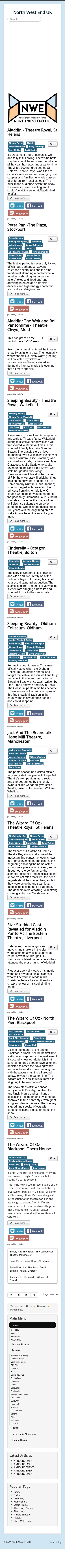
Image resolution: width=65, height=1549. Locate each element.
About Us (15, 1330)
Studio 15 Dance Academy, (41, 1041)
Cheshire (15, 1381)
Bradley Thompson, (18, 241)
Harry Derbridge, (37, 146)
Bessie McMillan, (17, 1041)
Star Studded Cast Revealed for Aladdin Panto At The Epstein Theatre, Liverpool (27, 931)
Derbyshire (15, 1387)
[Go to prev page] (19, 1295)
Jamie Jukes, (15, 248)
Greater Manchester (20, 1394)
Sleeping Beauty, (17, 413)
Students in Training (19, 1355)
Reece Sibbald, (16, 1031)
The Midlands (16, 1410)
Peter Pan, (36, 241)
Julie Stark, (14, 427)
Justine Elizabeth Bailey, (20, 640)
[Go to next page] (27, 1295)
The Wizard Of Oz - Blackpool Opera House (29, 1146)
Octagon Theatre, (31, 561)
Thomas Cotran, (16, 423)
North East (15, 1407)
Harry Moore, (15, 1045)
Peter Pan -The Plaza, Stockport (27, 227)
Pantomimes (16, 1377)
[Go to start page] (11, 1295)
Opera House (21, 1504)
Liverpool (15, 1403)
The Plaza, (30, 248)
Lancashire (15, 1397)
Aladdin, (31, 143)
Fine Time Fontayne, (34, 643)
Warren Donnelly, (17, 146)
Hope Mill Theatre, (17, 753)
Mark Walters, (33, 420)
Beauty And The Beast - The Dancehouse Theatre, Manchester (31, 1253)
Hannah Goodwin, (17, 760)
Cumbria (14, 1384)
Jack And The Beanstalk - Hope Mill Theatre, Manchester (30, 737)
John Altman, (15, 245)
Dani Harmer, (39, 1167)
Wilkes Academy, (34, 258)
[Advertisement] (32, 57)
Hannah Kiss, (15, 258)
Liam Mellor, (32, 842)
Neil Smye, (28, 427)
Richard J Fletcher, (35, 647)
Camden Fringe (17, 1358)
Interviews (15, 1336)
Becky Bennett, (16, 238)
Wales (13, 1416)
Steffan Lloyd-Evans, (19, 430)
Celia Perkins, (15, 650)
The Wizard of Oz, (17, 836)
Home (15, 1325)
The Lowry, (19, 1511)
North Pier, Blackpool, (19, 1038)
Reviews (16, 1350)
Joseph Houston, (17, 756)
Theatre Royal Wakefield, (20, 417)
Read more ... (20, 198)
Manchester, (20, 1501)
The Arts (14, 1423)
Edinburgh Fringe (18, 1361)
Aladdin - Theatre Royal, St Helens (32, 132)
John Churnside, (40, 251)
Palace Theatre (22, 1514)
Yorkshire (15, 1420)
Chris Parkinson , (35, 763)
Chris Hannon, (16, 420)
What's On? (16, 1339)
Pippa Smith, (40, 1038)
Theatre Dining (19, 1440)
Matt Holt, (35, 760)
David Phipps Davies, (19, 1167)
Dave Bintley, (32, 650)
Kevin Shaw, (15, 643)
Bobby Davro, (30, 1164)
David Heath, (31, 150)
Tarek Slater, (14, 767)
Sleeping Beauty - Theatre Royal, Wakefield (31, 402)
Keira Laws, (14, 1164)
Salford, (18, 1495)
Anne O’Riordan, (32, 564)
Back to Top (55, 1542)
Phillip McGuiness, (18, 846)
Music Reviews (17, 1374)
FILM (13, 1371)
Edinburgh (15, 1390)
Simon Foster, (38, 839)
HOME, (18, 1517)
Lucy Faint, (14, 564)
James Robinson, (34, 245)
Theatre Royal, (16, 143)
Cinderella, (14, 561)
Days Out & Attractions (24, 1434)
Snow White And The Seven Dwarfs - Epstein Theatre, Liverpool (29, 1269)
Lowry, (17, 1491)
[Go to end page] (34, 1295)
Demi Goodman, (48, 657)
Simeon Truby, (16, 647)
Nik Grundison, (16, 1034)
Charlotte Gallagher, (18, 839)
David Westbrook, (37, 653)
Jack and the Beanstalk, (20, 750)
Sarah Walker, (48, 842)
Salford (14, 1413)
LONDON (15, 1400)
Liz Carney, (14, 657)
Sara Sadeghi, (29, 657)
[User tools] (53, 144)
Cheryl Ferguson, (39, 846)
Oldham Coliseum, (18, 636)
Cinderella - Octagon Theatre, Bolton (26, 550)
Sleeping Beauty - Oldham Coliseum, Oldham (31, 625)
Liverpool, (19, 1498)
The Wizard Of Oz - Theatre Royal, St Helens (30, 825)
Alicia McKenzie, (17, 568)
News (13, 1333)
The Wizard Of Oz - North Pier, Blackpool (30, 1020)
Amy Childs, (15, 150)
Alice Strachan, (35, 423)
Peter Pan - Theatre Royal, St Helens (29, 1261)
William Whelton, (37, 756)
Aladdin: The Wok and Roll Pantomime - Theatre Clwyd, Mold (32, 325)
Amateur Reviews (21, 1344)
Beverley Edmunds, (18, 660)
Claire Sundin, (44, 427)
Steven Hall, (30, 1045)
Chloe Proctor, (16, 763)
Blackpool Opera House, (20, 1161)
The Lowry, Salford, (24, 1508)
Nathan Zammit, (34, 255)
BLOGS (16, 1428)
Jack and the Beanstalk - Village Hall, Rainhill (29, 1278)
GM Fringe (15, 1365)
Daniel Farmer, (16, 255)
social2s (20, 219)
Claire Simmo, (15, 842)
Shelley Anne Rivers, (19, 251)
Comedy (14, 1368)
